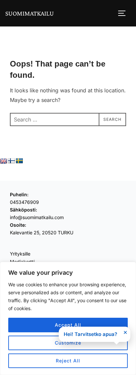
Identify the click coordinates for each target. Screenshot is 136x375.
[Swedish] (19, 161)
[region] (68, 318)
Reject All (68, 360)
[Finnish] (11, 161)
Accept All (68, 325)
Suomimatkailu (29, 13)
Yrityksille (20, 254)
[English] (3, 161)
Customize (68, 343)
